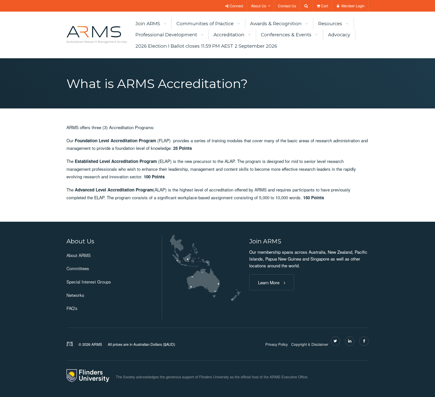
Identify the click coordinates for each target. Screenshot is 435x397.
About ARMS (78, 255)
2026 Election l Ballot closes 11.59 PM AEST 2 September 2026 (206, 46)
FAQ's (72, 308)
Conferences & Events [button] (286, 35)
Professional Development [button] (166, 35)
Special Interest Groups (88, 281)
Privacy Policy (276, 344)
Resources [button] (330, 23)
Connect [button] (236, 5)
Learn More (268, 282)
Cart (324, 5)
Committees (77, 268)
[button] (109, 241)
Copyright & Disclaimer (309, 344)
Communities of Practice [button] (205, 23)
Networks (75, 295)
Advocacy (339, 35)
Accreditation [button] (228, 35)
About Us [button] (258, 5)
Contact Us (287, 5)
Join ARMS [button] (147, 23)
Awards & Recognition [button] (276, 23)
